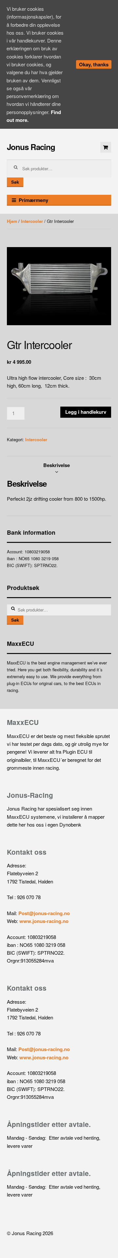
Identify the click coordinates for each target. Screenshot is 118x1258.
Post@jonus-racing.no (44, 913)
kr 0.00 (105, 147)
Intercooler (32, 221)
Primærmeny (33, 200)
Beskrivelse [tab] (56, 465)
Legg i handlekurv (85, 411)
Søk (15, 182)
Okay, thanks (93, 64)
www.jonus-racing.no (44, 921)
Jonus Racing (31, 146)
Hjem (12, 221)
